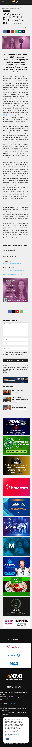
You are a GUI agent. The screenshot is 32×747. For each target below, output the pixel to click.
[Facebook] (5, 31)
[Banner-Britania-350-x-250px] (16, 606)
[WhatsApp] (16, 31)
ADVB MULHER (8, 7)
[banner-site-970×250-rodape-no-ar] (15, 380)
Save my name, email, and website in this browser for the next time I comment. (15, 354)
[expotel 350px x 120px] (16, 623)
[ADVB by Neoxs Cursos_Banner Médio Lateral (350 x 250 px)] (16, 465)
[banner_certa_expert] (16, 566)
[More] (25, 311)
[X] (8, 31)
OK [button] (7, 739)
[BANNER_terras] (16, 586)
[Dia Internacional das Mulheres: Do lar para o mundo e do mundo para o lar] (7, 399)
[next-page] (7, 414)
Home (2, 7)
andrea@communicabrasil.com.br (13, 263)
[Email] (23, 31)
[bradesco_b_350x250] (16, 487)
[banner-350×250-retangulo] (16, 445)
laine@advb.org (8, 115)
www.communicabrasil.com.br (12, 274)
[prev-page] (4, 414)
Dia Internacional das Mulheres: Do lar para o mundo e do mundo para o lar (20, 399)
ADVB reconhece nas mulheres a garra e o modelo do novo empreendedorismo (19, 407)
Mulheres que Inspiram (18, 390)
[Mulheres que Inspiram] (7, 392)
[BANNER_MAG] (16, 546)
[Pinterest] (12, 31)
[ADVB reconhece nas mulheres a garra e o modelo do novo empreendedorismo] (7, 407)
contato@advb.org (12, 703)
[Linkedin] (20, 31)
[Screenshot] (16, 526)
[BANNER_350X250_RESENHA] (16, 507)
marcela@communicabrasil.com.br (14, 270)
